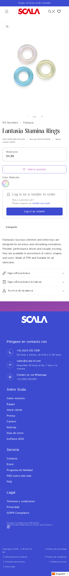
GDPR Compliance (18, 512)
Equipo (11, 404)
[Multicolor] (6, 184)
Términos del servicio (15, 562)
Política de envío (58, 562)
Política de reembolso (56, 557)
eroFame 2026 (15, 438)
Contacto (12, 458)
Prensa (11, 415)
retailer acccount (41, 203)
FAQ (9, 481)
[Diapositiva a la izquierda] (27, 116)
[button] (6, 11)
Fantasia (27, 122)
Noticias (11, 427)
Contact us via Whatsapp (32, 374)
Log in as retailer (34, 211)
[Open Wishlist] (59, 11)
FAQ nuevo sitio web (19, 475)
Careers (11, 421)
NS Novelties (11, 122)
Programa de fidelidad (20, 470)
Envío (10, 464)
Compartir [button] (11, 227)
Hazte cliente (14, 409)
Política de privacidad (56, 549)
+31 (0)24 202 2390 (28, 350)
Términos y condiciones (21, 501)
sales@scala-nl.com (29, 360)
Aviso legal (10, 567)
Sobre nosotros (16, 398)
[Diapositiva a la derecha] (42, 116)
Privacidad (13, 507)
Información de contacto (16, 557)
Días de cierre (15, 433)
